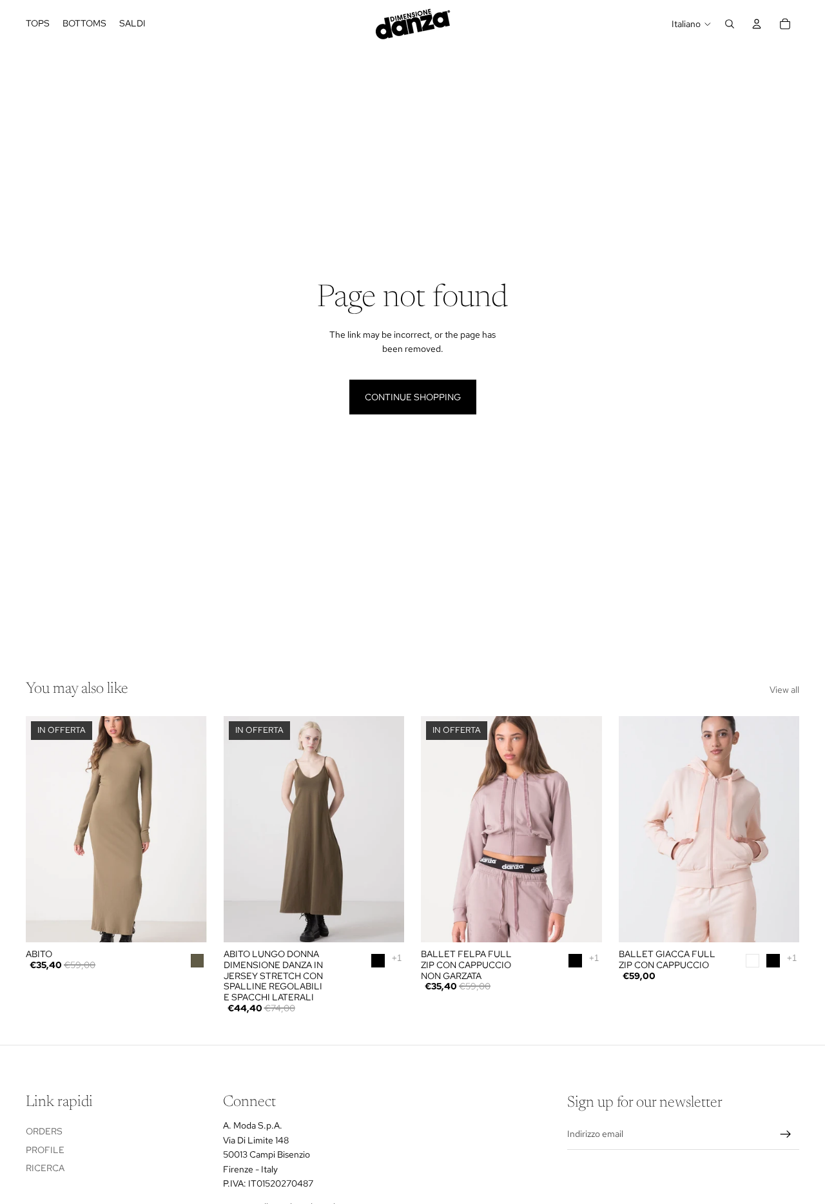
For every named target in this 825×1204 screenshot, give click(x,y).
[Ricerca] (729, 24)
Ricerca (45, 1168)
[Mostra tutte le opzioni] (397, 958)
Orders (44, 1131)
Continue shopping (413, 397)
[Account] (756, 24)
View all (784, 689)
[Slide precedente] (45, 829)
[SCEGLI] (384, 922)
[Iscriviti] (785, 1133)
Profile (45, 1149)
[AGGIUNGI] (187, 922)
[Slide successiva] (187, 829)
